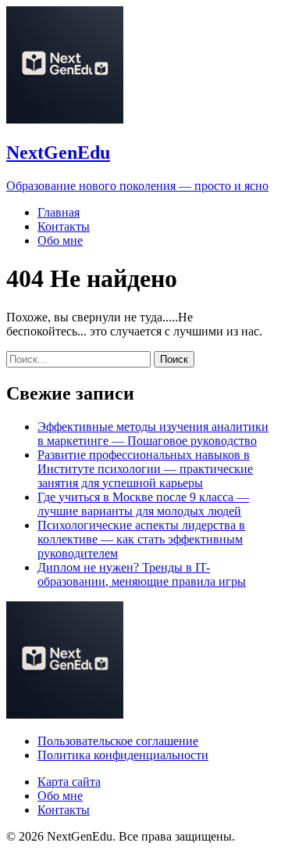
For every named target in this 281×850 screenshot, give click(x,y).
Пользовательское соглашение (117, 741)
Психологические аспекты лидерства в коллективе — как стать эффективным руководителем (141, 539)
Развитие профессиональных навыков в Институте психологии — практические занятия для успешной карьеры (145, 469)
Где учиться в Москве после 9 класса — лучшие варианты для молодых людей (143, 504)
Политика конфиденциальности (122, 755)
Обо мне (60, 240)
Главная (58, 212)
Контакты (63, 226)
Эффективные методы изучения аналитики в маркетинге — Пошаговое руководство (153, 433)
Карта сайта (69, 781)
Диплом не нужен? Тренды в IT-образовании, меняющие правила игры (141, 574)
